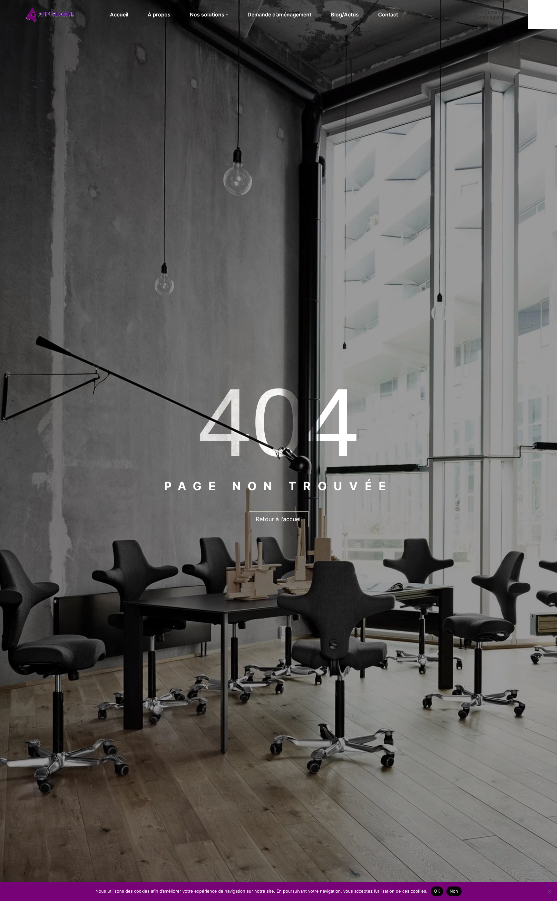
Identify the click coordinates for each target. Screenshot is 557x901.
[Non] (549, 891)
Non (454, 891)
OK (437, 891)
